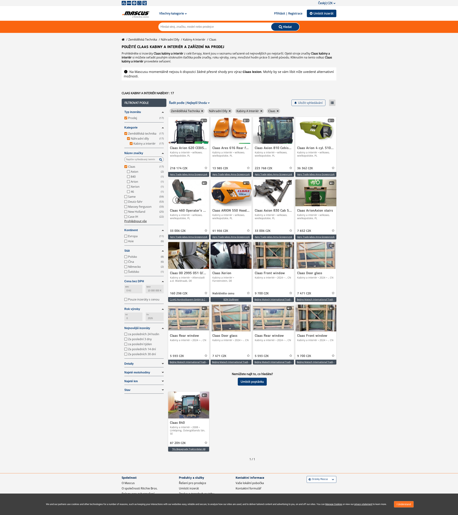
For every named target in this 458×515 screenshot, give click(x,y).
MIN (127, 287)
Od (126, 315)
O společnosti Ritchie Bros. (140, 488)
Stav (127, 389)
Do (148, 315)
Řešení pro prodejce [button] (192, 483)
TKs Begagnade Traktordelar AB (188, 449)
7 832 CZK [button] (304, 231)
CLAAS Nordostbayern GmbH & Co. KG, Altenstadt (196, 299)
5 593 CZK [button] (177, 356)
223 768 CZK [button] (263, 168)
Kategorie (131, 127)
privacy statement (363, 504)
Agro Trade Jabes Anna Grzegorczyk (188, 174)
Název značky (133, 153)
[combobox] (309, 479)
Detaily (129, 363)
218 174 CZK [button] (178, 168)
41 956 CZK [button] (220, 231)
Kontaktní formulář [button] (248, 488)
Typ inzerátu (132, 112)
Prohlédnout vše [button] (135, 221)
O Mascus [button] (128, 483)
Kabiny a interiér (194, 39)
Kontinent (131, 230)
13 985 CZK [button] (220, 168)
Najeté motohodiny (137, 372)
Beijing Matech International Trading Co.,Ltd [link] (277, 299)
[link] (188, 130)
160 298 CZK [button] (178, 293)
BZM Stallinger (231, 299)
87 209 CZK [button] (178, 443)
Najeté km (131, 381)
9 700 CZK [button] (262, 293)
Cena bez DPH (134, 281)
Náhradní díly (170, 39)
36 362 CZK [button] (305, 168)
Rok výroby (132, 309)
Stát (127, 250)
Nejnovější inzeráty (137, 328)
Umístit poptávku (252, 382)
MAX (148, 287)
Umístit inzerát (323, 13)
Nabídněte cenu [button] (223, 293)
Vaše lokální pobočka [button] (250, 483)
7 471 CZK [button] (304, 293)
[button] (144, 103)
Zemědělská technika (142, 39)
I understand (404, 504)
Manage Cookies (333, 504)
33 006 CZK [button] (178, 231)
